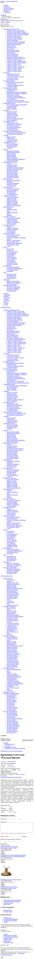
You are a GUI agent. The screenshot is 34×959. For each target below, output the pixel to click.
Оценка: (3, 836)
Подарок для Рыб (11, 700)
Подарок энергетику (12, 731)
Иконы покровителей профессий (16, 159)
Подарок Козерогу (12, 701)
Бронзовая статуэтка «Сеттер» (9, 847)
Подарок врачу (11, 717)
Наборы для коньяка (12, 202)
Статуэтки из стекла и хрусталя (15, 76)
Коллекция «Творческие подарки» (16, 58)
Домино (9, 208)
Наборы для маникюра (13, 222)
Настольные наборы (12, 174)
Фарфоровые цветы (12, 629)
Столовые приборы (12, 86)
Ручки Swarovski (11, 257)
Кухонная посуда (8, 187)
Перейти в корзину (5, 740)
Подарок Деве (11, 699)
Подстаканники (11, 193)
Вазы (8, 671)
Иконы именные (11, 155)
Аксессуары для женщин (13, 218)
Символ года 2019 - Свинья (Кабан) (16, 61)
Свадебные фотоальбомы (14, 682)
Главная (6, 5)
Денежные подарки (12, 89)
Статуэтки (6, 72)
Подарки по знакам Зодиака (11, 693)
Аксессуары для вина (13, 197)
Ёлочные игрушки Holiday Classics (16, 32)
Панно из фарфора (12, 120)
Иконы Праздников (12, 158)
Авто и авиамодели (12, 637)
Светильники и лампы (13, 244)
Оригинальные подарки (10, 88)
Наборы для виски (12, 200)
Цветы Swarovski (11, 107)
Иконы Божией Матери (13, 152)
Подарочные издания (12, 125)
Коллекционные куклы (13, 50)
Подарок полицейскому (13, 725)
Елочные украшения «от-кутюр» (16, 43)
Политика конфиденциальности (12, 900)
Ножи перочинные (12, 651)
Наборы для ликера (12, 204)
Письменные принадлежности (15, 616)
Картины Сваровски (12, 55)
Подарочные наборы (12, 596)
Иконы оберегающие (12, 160)
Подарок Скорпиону (12, 707)
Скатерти (9, 148)
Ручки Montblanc (11, 253)
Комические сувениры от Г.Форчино (17, 92)
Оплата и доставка (9, 8)
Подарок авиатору (12, 713)
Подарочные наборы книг (14, 127)
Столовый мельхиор (9, 81)
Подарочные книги (9, 121)
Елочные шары (11, 46)
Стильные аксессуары (13, 624)
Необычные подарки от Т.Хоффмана (17, 93)
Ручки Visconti (11, 260)
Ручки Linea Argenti (12, 251)
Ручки (5, 247)
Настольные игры (8, 207)
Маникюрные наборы (13, 615)
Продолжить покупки (28, 740)
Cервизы (6, 135)
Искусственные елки (12, 54)
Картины (6, 110)
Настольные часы (11, 277)
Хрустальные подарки (13, 687)
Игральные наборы (12, 209)
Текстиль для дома (12, 627)
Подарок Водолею (12, 697)
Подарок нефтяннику (13, 722)
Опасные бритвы (11, 223)
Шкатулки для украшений (14, 282)
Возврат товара (8, 910)
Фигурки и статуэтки (13, 177)
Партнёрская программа (10, 920)
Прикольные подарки (13, 661)
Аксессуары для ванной (13, 235)
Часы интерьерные (12, 665)
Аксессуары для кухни (13, 188)
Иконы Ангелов (11, 153)
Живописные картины (13, 584)
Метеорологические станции (15, 169)
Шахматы (9, 215)
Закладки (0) (7, 12)
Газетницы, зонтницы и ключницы (16, 237)
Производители (8, 9)
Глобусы (9, 163)
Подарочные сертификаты (11, 919)
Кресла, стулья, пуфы (12, 242)
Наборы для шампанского (14, 205)
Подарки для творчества (13, 654)
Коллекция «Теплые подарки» (15, 57)
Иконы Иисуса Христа (13, 151)
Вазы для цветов (11, 608)
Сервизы (9, 622)
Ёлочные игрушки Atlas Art (14, 37)
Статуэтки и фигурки (13, 623)
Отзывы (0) (19, 777)
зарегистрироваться (12, 1)
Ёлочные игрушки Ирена (14, 36)
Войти (2, 1)
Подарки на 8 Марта (12, 289)
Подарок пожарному (12, 724)
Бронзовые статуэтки (12, 79)
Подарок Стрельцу (12, 708)
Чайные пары (10, 138)
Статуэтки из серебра (13, 75)
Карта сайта (7, 904)
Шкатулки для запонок (13, 281)
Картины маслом (11, 117)
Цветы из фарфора (12, 109)
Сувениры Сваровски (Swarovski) (16, 97)
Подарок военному (12, 715)
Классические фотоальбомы (14, 268)
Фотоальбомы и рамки (13, 664)
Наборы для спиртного (10, 195)
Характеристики (10, 777)
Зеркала (9, 239)
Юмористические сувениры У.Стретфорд (18, 102)
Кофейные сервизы (12, 141)
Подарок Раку (10, 706)
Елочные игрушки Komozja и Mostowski (18, 33)
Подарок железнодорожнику (14, 718)
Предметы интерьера (9, 233)
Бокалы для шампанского (14, 669)
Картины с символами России (15, 118)
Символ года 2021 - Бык (13, 64)
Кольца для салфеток (12, 190)
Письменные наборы (12, 176)
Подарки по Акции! (9, 692)
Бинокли (9, 226)
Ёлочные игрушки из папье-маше (16, 41)
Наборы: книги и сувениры (14, 124)
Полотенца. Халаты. (12, 145)
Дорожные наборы (12, 219)
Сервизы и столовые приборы (15, 683)
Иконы (6, 149)
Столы (9, 246)
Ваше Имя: (3, 819)
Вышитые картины (12, 111)
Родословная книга (12, 128)
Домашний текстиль (9, 142)
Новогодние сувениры (13, 51)
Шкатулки (6, 279)
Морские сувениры (12, 172)
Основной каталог (6, 307)
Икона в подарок (11, 585)
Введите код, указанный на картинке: (11, 839)
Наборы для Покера (12, 212)
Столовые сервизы (12, 139)
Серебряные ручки (12, 263)
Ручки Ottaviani (11, 254)
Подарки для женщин (7, 294)
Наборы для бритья (12, 221)
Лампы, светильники (12, 675)
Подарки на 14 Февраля (13, 286)
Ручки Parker (10, 256)
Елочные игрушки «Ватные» (15, 39)
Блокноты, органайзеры (13, 180)
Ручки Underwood (12, 258)
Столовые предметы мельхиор (15, 85)
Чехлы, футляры (11, 186)
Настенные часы (11, 275)
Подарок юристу (11, 732)
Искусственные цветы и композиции (17, 104)
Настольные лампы (12, 173)
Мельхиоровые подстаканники (15, 82)
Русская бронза (11, 763)
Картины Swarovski (12, 114)
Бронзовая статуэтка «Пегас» (8, 888)
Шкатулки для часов (12, 284)
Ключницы (10, 181)
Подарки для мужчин (7, 297)
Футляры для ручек (12, 264)
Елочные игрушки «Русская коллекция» (18, 34)
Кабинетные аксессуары (10, 162)
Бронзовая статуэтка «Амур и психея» (11, 879)
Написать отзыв (20, 774)
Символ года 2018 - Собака (14, 60)
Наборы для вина (11, 198)
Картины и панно (12, 587)
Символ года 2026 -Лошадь (14, 71)
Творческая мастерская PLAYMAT (16, 132)
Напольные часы (11, 274)
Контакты (6, 11)
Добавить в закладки (6, 773)
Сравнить (14, 773)
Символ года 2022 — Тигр (14, 65)
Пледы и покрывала (12, 144)
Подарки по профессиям (10, 711)
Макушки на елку (12, 47)
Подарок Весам (11, 696)
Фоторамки (10, 271)
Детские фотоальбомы (13, 267)
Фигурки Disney (11, 99)
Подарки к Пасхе (11, 291)
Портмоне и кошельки (13, 183)
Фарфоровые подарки (13, 685)
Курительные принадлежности (15, 167)
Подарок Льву (11, 703)
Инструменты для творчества (15, 134)
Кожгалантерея (8, 179)
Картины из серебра (12, 116)
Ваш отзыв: (4, 822)
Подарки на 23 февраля (13, 288)
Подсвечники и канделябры (14, 243)
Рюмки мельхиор (11, 83)
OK (2, 957)
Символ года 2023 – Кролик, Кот (16, 67)
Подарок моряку (11, 720)
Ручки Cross (10, 250)
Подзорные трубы (12, 598)
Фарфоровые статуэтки (13, 74)
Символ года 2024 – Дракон (14, 68)
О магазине (7, 6)
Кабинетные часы (12, 166)
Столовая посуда (11, 626)
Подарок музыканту (12, 721)
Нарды (9, 214)
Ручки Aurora (10, 249)
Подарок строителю (12, 728)
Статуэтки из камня (12, 78)
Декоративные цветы (9, 103)
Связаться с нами (8, 903)
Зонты (8, 609)
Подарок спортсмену (12, 727)
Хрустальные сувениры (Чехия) (15, 100)
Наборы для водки (12, 201)
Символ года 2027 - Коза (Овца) (15, 30)
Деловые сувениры (12, 165)
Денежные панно (11, 113)
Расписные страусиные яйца (14, 96)
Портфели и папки (12, 184)
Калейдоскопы (11, 90)
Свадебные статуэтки (13, 680)
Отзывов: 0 (12, 774)
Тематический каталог (7, 576)
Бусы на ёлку (10, 48)
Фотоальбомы (7, 265)
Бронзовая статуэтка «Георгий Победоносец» (13, 856)
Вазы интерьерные (12, 236)
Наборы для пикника (12, 229)
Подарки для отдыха (9, 225)
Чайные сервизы (11, 137)
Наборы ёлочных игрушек (14, 44)
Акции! (6, 304)
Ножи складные (11, 230)
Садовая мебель (11, 232)
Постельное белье (12, 146)
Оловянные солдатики (13, 95)
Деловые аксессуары (12, 582)
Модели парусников (12, 170)
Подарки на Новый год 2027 (11, 29)
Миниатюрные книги (13, 123)
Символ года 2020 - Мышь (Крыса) (16, 62)
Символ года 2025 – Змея (14, 69)
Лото (8, 211)
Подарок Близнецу (12, 694)
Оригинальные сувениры (14, 676)
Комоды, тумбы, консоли (13, 240)
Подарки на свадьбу (6, 299)
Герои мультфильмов (12, 40)
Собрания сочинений (13, 130)
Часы (5, 272)
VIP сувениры (11, 580)
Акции (6, 922)
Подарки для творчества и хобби (12, 131)
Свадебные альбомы (12, 270)
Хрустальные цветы (12, 106)
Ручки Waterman (11, 261)
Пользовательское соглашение (12, 901)
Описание (3, 777)
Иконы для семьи (11, 156)
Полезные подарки (12, 659)
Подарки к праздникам (10, 285)
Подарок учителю (12, 729)
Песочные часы (11, 278)
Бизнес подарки (6, 302)
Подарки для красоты (9, 216)
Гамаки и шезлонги (12, 228)
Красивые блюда (11, 191)
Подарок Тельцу (11, 710)
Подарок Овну (11, 704)
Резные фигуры (11, 53)
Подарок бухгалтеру (12, 714)
